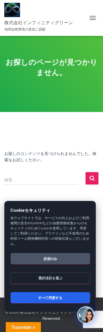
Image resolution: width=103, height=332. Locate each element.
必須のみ (50, 258)
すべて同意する (50, 298)
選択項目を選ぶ (50, 278)
